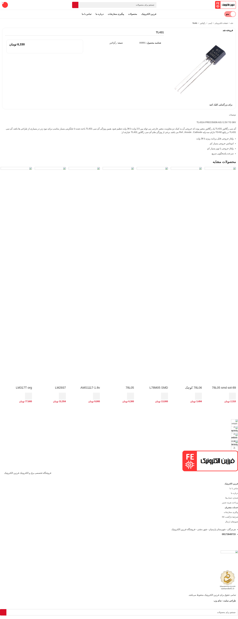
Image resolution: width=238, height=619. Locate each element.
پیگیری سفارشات (231, 512)
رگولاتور (202, 23)
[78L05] (118, 271)
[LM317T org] (16, 271)
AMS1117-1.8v (90, 387)
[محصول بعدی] (6, 23)
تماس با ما (234, 488)
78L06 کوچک (193, 387)
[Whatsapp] (234, 542)
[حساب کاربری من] (13, 5)
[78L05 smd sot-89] (220, 271)
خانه (231, 23)
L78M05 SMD (158, 387)
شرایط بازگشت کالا (230, 517)
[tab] (232, 115)
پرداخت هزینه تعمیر (230, 502)
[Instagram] (78, 542)
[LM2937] (50, 271)
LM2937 (60, 387)
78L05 (130, 387)
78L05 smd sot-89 (224, 387)
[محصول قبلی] (13, 23)
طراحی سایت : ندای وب (225, 601)
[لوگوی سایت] (225, 4)
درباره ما (234, 493)
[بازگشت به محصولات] (10, 23)
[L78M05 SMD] (152, 271)
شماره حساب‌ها (231, 498)
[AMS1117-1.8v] (84, 271)
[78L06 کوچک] (186, 271)
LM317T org (24, 387)
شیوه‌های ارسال (231, 522)
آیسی (210, 23)
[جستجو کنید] (75, 5)
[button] (232, 396)
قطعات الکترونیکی (221, 23)
